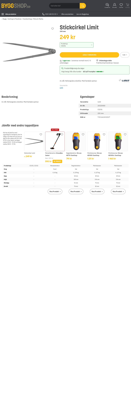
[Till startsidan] (16, 5)
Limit (61, 88)
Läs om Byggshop (82, 14)
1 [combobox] (124, 55)
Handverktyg (27, 19)
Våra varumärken (67, 14)
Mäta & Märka (38, 19)
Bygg (4, 19)
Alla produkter (10, 14)
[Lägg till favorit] (52, 28)
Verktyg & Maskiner (14, 19)
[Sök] (83, 6)
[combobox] (76, 45)
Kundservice (107, 7)
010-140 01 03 (50, 14)
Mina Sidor (114, 7)
